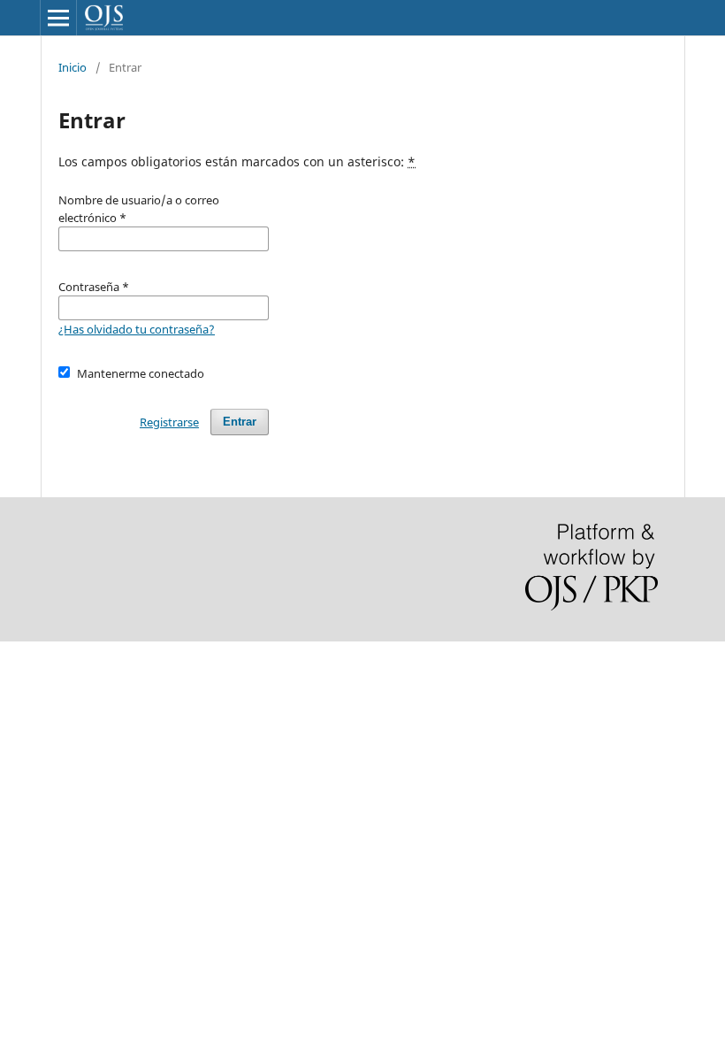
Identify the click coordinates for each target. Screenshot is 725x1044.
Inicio (72, 67)
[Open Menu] (58, 17)
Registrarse (169, 422)
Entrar (239, 421)
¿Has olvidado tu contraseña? (136, 329)
